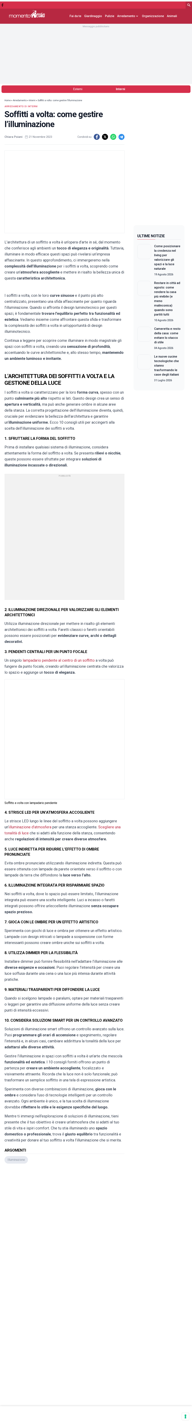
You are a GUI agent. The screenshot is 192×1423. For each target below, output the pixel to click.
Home (7, 100)
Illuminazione (16, 1160)
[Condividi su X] (105, 137)
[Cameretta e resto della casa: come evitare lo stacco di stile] (144, 338)
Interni (120, 89)
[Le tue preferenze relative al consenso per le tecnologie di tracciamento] (185, 1416)
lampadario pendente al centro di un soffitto (59, 660)
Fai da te (75, 16)
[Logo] (27, 14)
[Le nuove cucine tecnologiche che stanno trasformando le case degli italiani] (144, 368)
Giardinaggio (93, 16)
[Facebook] (2, 5)
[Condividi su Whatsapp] (113, 137)
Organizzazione (153, 16)
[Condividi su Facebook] (97, 137)
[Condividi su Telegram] (121, 137)
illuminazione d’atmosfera (30, 827)
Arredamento (20, 100)
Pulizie (109, 16)
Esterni (77, 89)
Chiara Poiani (13, 137)
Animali (172, 16)
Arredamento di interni (21, 106)
